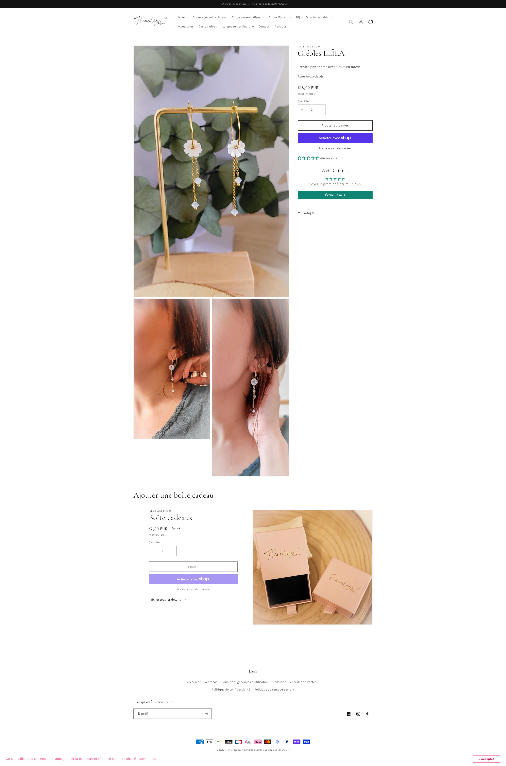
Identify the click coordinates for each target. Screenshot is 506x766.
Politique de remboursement (274, 689)
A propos (211, 682)
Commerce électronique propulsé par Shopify (266, 749)
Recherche (193, 682)
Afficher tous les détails (165, 599)
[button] (247, 17)
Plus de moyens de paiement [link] (193, 589)
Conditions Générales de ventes (294, 682)
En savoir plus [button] (145, 758)
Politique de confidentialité (231, 689)
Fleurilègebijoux (233, 749)
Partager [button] (308, 213)
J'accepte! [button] (486, 758)
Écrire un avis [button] (335, 195)
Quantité (303, 101)
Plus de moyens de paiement (335, 148)
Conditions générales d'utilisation (245, 682)
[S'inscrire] (206, 713)
